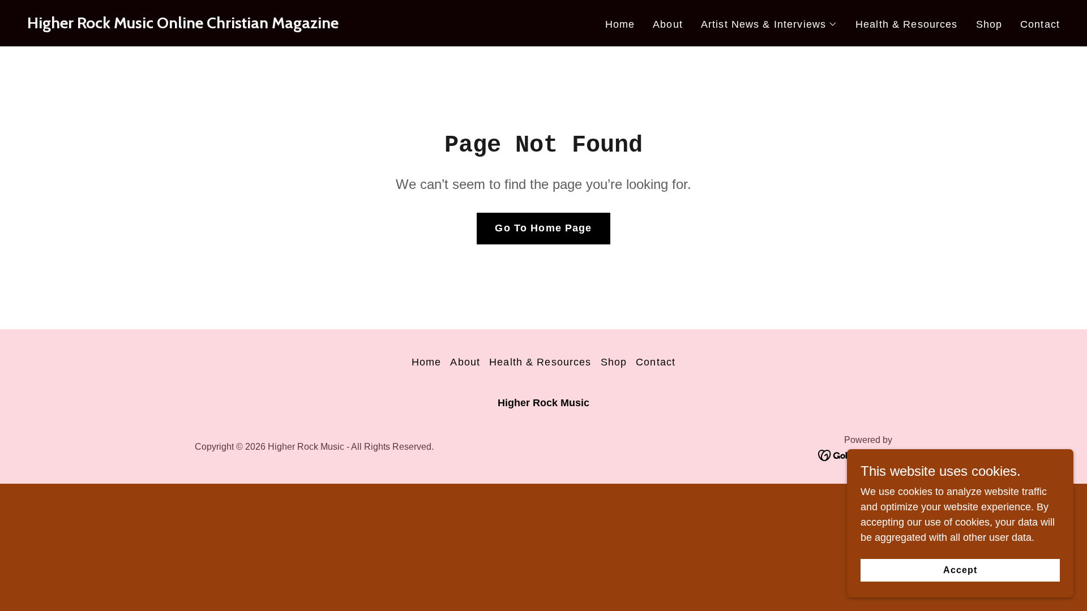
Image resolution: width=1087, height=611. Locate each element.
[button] (769, 24)
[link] (183, 25)
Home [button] (427, 362)
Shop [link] (989, 24)
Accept (960, 570)
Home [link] (620, 24)
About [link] (668, 24)
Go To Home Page (543, 228)
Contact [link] (1040, 24)
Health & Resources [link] (906, 24)
